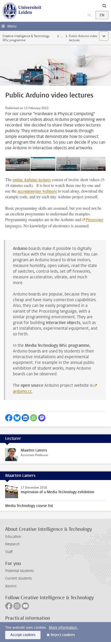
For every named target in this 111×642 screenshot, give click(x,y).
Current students (18, 578)
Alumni (10, 586)
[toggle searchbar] (104, 5)
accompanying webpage (37, 191)
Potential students (19, 570)
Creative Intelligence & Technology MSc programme (26, 38)
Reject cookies (63, 634)
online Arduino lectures (32, 179)
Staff (9, 551)
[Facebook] (8, 606)
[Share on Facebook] (8, 417)
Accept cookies (22, 634)
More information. (63, 627)
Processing (95, 219)
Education (13, 536)
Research (12, 544)
